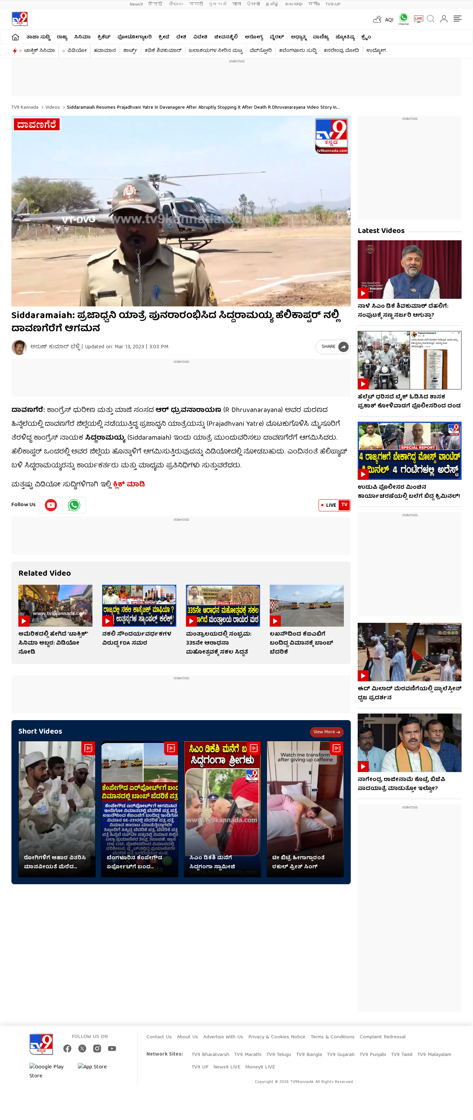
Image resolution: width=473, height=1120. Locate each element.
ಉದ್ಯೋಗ (376, 51)
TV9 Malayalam (434, 1054)
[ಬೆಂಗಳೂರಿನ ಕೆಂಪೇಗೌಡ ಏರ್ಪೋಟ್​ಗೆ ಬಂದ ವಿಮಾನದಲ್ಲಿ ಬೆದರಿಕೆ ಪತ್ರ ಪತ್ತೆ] (139, 809)
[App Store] (98, 1072)
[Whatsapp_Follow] (74, 505)
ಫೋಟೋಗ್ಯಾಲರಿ (134, 37)
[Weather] (376, 19)
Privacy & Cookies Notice (276, 1037)
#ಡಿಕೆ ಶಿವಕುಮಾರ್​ (163, 51)
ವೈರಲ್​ (277, 37)
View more (324, 732)
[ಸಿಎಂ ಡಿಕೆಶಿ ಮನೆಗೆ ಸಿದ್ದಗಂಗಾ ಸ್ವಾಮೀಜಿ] (222, 809)
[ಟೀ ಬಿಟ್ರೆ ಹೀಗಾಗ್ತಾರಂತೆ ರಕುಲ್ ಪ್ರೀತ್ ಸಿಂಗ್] (305, 809)
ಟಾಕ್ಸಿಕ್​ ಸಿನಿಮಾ (39, 51)
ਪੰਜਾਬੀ (253, 4)
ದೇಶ (181, 37)
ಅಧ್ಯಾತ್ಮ (298, 37)
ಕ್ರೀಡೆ (164, 37)
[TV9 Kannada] (19, 19)
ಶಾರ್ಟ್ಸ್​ (130, 51)
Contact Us (159, 1037)
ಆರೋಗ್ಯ (254, 37)
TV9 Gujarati (341, 1054)
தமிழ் (272, 4)
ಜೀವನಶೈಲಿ (226, 37)
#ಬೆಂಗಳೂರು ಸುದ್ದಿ (297, 51)
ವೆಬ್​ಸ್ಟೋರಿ (261, 51)
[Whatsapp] (401, 19)
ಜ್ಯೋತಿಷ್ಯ (345, 37)
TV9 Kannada (24, 108)
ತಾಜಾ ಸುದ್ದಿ (38, 37)
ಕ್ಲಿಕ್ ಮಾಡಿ (129, 485)
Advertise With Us (223, 1037)
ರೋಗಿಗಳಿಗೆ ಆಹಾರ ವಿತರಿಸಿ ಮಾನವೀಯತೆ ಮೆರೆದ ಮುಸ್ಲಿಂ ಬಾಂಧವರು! (55, 863)
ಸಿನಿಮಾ (82, 37)
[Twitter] (82, 1048)
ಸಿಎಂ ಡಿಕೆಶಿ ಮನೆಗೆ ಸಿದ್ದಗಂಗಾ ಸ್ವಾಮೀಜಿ (212, 863)
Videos (52, 108)
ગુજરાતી (217, 4)
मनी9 (314, 4)
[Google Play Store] (50, 1072)
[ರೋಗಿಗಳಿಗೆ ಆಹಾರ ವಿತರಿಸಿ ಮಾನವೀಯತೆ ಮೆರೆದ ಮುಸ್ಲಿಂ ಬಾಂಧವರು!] (57, 809)
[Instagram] (97, 1048)
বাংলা (236, 4)
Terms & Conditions (333, 1037)
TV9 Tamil (401, 1054)
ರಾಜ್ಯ (62, 37)
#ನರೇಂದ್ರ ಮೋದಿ (341, 51)
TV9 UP (199, 1067)
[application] (181, 211)
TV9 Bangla (309, 1054)
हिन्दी (156, 4)
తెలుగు (176, 4)
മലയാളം (294, 4)
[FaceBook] (67, 1048)
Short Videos (40, 732)
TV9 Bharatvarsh (210, 1054)
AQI (389, 20)
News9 (136, 4)
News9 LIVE (226, 1067)
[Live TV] (416, 19)
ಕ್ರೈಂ (366, 37)
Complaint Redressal (382, 1037)
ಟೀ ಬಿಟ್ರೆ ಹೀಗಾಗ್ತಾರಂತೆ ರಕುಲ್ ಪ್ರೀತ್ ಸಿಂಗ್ (298, 863)
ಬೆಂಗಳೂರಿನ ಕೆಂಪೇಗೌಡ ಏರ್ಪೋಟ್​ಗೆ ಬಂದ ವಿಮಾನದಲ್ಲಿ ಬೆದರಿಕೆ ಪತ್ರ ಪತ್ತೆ (140, 863)
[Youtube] (51, 505)
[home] (15, 37)
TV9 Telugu (278, 1054)
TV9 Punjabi (372, 1054)
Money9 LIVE (260, 1067)
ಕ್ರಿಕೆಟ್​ (104, 37)
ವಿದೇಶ (200, 37)
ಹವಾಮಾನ (105, 51)
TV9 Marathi (247, 1054)
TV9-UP (333, 4)
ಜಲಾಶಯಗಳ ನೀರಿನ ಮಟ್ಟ (215, 51)
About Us (187, 1037)
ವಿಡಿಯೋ (77, 51)
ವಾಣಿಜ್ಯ (321, 37)
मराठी (196, 4)
